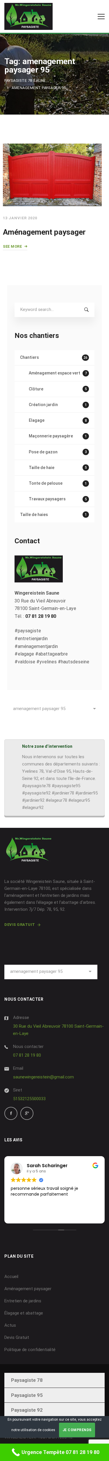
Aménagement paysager (44, 232)
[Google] (26, 1113)
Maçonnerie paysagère (58, 436)
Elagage (58, 420)
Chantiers (53, 357)
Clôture (58, 389)
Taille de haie (58, 467)
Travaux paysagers (58, 499)
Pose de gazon (58, 452)
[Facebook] (10, 1113)
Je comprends (77, 1430)
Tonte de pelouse (58, 483)
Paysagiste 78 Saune (25, 80)
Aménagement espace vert (58, 373)
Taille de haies (53, 514)
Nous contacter (28, 1046)
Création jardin (58, 404)
